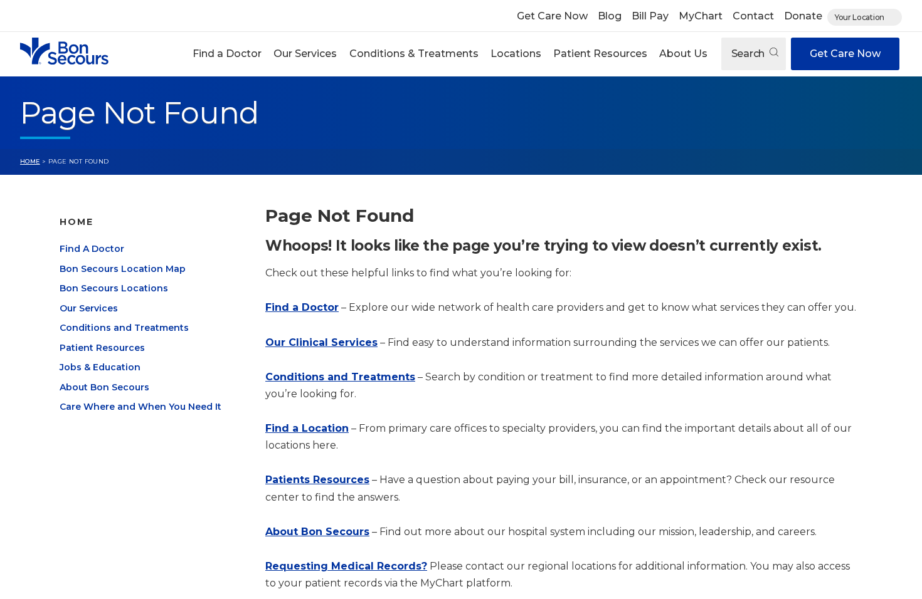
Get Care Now (552, 16)
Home (30, 161)
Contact (753, 16)
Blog (610, 16)
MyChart (701, 16)
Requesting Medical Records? (346, 566)
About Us (683, 54)
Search (749, 54)
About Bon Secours (104, 387)
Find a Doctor (227, 54)
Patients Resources (317, 480)
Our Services (305, 54)
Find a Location (307, 428)
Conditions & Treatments (414, 54)
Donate (803, 16)
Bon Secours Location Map (123, 268)
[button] (227, 54)
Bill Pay (650, 16)
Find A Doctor (92, 248)
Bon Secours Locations (114, 288)
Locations (515, 54)
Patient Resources (600, 54)
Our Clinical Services (321, 342)
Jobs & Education (100, 367)
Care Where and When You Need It (140, 406)
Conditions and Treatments (124, 327)
